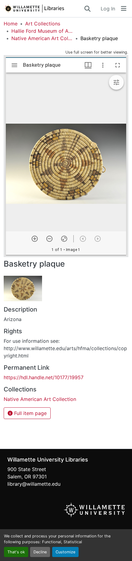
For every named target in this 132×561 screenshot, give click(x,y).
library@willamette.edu (33, 484)
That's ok (16, 552)
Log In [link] (108, 9)
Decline (40, 552)
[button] (43, 8)
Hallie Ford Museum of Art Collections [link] (42, 31)
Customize (65, 552)
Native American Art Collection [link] (42, 38)
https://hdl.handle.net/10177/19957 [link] (43, 377)
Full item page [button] (30, 413)
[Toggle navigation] (123, 8)
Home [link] (10, 24)
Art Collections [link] (42, 24)
